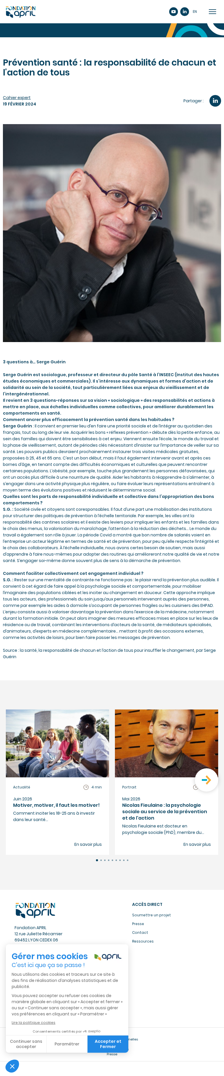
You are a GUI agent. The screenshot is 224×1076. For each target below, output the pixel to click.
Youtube (173, 11)
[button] (97, 860)
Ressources (143, 941)
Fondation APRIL (35, 910)
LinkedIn (215, 101)
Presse (138, 923)
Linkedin (184, 11)
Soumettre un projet (151, 915)
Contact (140, 932)
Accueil (20, 11)
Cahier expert (17, 98)
